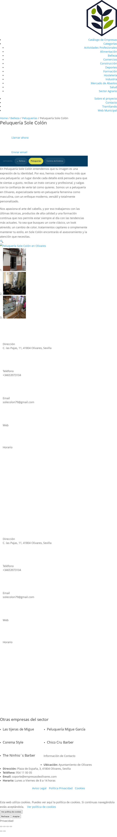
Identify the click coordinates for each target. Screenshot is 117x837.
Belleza (112, 55)
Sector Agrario (108, 91)
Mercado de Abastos (104, 83)
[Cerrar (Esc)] (11, 826)
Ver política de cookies (41, 807)
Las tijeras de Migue (18, 729)
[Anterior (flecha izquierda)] (1, 831)
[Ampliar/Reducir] (1, 826)
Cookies (80, 788)
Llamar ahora (14, 137)
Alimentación (108, 51)
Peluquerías (29, 118)
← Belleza (21, 161)
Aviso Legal (39, 788)
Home (4, 118)
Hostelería (110, 75)
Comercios (110, 59)
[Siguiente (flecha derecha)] (4, 831)
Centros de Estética (55, 161)
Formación (110, 71)
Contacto (111, 102)
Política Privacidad (61, 788)
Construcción (108, 63)
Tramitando (109, 106)
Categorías (110, 43)
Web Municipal (107, 110)
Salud (113, 87)
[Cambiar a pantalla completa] (4, 826)
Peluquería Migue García (66, 729)
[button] (1, 241)
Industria (111, 79)
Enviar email (13, 152)
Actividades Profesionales (100, 47)
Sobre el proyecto (105, 98)
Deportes (111, 67)
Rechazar (5, 816)
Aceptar (16, 816)
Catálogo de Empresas (102, 40)
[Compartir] (7, 826)
